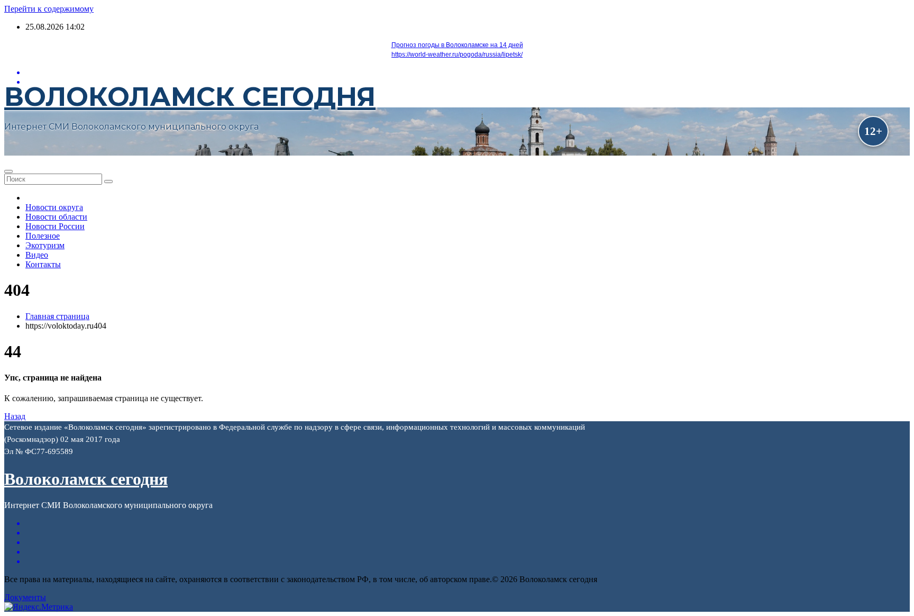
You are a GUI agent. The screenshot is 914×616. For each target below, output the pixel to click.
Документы (25, 597)
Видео (36, 254)
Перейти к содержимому (49, 8)
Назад (14, 416)
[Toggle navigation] (8, 171)
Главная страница (57, 316)
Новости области (56, 216)
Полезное (42, 235)
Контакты (43, 264)
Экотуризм (45, 245)
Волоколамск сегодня (190, 96)
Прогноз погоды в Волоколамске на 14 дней (457, 45)
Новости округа (54, 207)
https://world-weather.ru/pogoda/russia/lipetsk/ (457, 54)
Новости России (55, 226)
